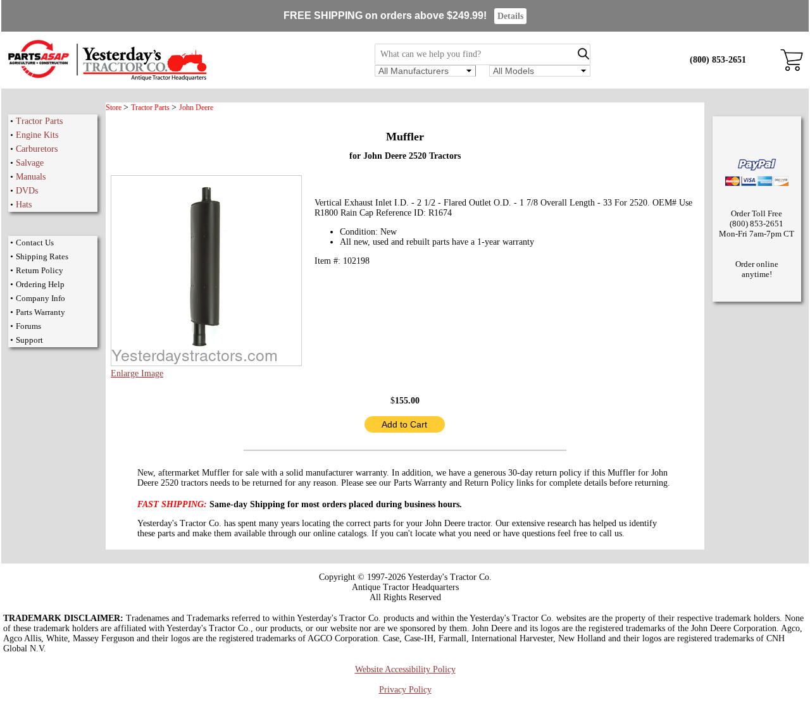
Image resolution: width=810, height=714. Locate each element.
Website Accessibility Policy (405, 669)
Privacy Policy (405, 689)
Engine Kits (37, 135)
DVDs (27, 190)
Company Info (40, 298)
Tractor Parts (39, 121)
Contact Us (35, 242)
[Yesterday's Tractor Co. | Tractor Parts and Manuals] (107, 78)
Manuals (31, 177)
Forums (28, 326)
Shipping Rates (42, 256)
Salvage (30, 163)
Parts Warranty (40, 312)
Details (510, 16)
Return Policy (39, 270)
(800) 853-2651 (718, 60)
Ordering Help (40, 284)
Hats (24, 204)
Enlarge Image (137, 373)
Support (29, 340)
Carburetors (37, 149)
